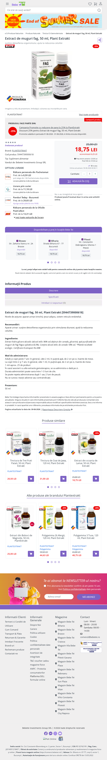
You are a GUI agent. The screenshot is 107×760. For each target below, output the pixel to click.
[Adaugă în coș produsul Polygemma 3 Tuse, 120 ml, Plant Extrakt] (96, 554)
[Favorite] (90, 4)
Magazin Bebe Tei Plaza (66, 663)
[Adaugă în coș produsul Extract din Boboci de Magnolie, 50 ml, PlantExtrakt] (31, 554)
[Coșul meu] (95, 4)
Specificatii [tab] (53, 296)
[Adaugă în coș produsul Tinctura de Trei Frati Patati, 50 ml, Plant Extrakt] (31, 479)
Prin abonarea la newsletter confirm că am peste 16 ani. (74, 585)
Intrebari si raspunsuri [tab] (54, 302)
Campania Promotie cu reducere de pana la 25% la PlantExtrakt (49, 127)
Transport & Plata (13, 633)
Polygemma (45, 549)
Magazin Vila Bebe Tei (66, 647)
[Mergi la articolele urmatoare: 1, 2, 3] (48, 262)
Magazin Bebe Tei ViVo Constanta (66, 695)
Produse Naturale (33, 33)
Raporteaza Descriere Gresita (56, 409)
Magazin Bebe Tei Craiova (66, 639)
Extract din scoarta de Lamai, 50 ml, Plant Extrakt (85, 463)
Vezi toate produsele (89, 114)
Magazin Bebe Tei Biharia (66, 623)
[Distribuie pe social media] (100, 40)
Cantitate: (75, 173)
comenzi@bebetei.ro (90, 637)
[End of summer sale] (53, 21)
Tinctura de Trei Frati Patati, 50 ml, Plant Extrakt (21, 463)
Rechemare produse (14, 649)
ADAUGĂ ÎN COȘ (80, 181)
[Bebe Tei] (19, 4)
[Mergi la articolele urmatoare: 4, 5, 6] (52, 262)
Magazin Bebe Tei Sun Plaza (66, 679)
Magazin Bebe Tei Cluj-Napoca (66, 711)
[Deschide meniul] (7, 4)
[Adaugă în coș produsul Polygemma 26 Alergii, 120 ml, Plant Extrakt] (63, 554)
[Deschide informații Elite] (10, 434)
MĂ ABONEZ (88, 596)
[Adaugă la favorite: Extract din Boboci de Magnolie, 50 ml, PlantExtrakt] (8, 507)
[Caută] (99, 10)
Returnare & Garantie (15, 637)
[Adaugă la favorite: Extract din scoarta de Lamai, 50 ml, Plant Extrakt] (73, 432)
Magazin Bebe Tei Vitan (66, 687)
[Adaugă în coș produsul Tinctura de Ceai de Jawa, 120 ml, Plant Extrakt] (63, 479)
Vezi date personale (79, 589)
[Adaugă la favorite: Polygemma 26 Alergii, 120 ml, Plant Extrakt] (41, 507)
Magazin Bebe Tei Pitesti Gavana (66, 655)
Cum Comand (11, 629)
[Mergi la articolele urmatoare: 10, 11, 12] (59, 262)
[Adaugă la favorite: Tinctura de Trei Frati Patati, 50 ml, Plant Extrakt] (8, 432)
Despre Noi (35, 624)
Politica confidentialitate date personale (40, 644)
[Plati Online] (49, 739)
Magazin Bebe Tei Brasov (66, 631)
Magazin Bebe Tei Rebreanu (66, 671)
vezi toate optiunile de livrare (29, 217)
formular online (37, 679)
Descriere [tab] (53, 290)
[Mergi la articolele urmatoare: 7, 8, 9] (55, 262)
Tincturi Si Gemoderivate (52, 33)
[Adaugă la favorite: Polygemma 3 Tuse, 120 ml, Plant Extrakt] (73, 507)
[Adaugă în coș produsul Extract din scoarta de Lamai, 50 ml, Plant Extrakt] (96, 479)
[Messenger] (50, 733)
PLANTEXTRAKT (19, 150)
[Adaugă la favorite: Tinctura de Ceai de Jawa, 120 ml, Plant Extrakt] (41, 432)
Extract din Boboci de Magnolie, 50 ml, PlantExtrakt (21, 538)
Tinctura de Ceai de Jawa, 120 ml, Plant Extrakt (53, 462)
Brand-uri (9, 645)
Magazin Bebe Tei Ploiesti (66, 703)
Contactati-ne (11, 653)
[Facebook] (46, 733)
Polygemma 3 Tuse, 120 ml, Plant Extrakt (86, 536)
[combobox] (53, 10)
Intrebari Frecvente (14, 641)
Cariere (33, 629)
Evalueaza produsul (14, 145)
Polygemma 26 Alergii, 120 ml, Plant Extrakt (53, 536)
